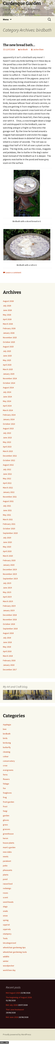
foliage (6, 783)
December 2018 (10, 615)
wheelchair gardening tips (14, 947)
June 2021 (7, 510)
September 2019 (10, 578)
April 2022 (7, 483)
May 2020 (7, 546)
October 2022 (9, 460)
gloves (6, 820)
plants (5, 874)
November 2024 (10, 378)
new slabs (7, 852)
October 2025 (9, 342)
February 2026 (9, 328)
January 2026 (8, 333)
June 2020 (7, 542)
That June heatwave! (15, 1009)
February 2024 (9, 414)
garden (6, 815)
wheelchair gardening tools (15, 952)
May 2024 (7, 401)
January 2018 (8, 665)
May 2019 (7, 592)
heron (5, 838)
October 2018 (9, 624)
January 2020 (8, 565)
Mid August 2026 (13, 992)
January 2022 (8, 492)
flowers (6, 779)
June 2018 (7, 642)
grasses (6, 829)
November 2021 (10, 496)
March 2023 (8, 451)
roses (5, 893)
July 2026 (7, 305)
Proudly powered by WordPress (17, 1034)
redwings (7, 888)
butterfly (7, 747)
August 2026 (8, 301)
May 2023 (7, 442)
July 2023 (7, 433)
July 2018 (7, 637)
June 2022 (7, 474)
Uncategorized (9, 943)
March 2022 (8, 487)
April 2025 (7, 364)
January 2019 (8, 610)
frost (5, 806)
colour (6, 756)
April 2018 (7, 651)
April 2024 (7, 405)
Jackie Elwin (38, 49)
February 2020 (9, 560)
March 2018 (8, 656)
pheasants (7, 870)
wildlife (6, 956)
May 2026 (7, 314)
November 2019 (10, 574)
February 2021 (9, 524)
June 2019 (7, 587)
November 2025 (10, 337)
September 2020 (10, 533)
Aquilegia (7, 724)
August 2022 (8, 465)
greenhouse (8, 833)
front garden (8, 802)
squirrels (7, 929)
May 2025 (7, 360)
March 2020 (8, 556)
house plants (8, 843)
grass (5, 824)
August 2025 (8, 346)
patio (5, 865)
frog (5, 797)
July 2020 (7, 537)
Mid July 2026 (11, 1005)
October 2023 (9, 424)
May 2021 (7, 515)
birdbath (24, 49)
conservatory (9, 761)
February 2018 (9, 660)
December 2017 (10, 669)
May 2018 (7, 646)
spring (6, 920)
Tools (5, 938)
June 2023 (7, 437)
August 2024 (8, 387)
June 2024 (7, 396)
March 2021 (8, 519)
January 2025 (8, 374)
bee (4, 729)
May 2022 (7, 478)
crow (5, 765)
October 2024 (9, 383)
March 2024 (8, 410)
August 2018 (8, 633)
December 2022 (10, 455)
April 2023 (7, 446)
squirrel (6, 924)
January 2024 (8, 419)
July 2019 (7, 583)
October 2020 (9, 528)
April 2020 (7, 551)
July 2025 (7, 351)
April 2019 (7, 596)
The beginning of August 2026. (19, 997)
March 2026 (8, 324)
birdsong (7, 742)
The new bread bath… (19, 45)
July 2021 (7, 505)
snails (5, 911)
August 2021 (8, 501)
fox (4, 788)
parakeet (7, 861)
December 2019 (10, 569)
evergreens (8, 770)
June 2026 (7, 310)
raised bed (7, 883)
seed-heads (8, 902)
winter (6, 961)
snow (5, 915)
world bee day (9, 970)
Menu (6, 19)
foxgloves (7, 792)
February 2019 (9, 606)
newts (5, 856)
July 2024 (7, 392)
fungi (5, 811)
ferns (5, 774)
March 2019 (8, 601)
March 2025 (8, 369)
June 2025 (7, 355)
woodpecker (8, 965)
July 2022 (7, 469)
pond (5, 879)
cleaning (6, 752)
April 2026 (7, 319)
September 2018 (10, 628)
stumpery (7, 933)
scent (5, 897)
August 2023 (8, 428)
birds (5, 738)
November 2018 (10, 619)
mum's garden (9, 847)
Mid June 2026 (12, 1017)
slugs (5, 906)
